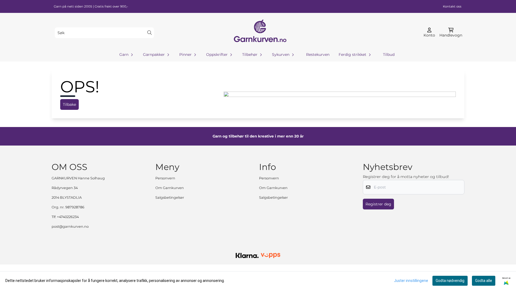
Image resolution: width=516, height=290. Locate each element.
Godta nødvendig (450, 280)
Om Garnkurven (169, 188)
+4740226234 (68, 217)
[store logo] (259, 33)
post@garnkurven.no (70, 226)
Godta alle (483, 280)
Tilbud (389, 54)
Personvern (165, 178)
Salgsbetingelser (169, 197)
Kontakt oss (452, 6)
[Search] (149, 32)
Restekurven (317, 54)
